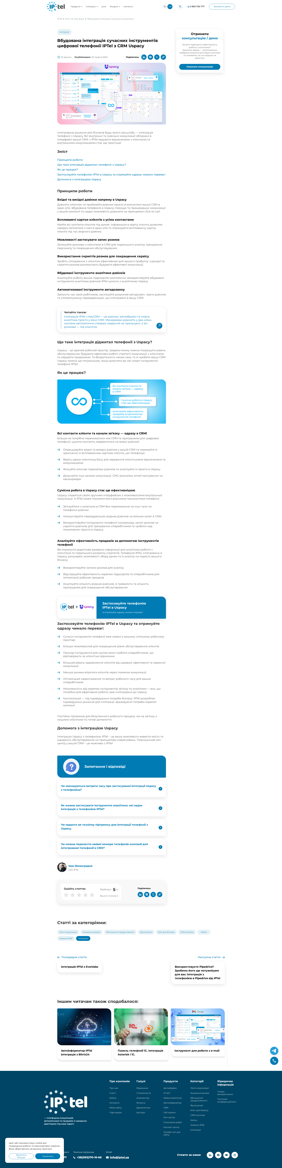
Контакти (128, 6)
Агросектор (142, 1098)
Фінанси (140, 1102)
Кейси (204, 932)
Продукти (75, 6)
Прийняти (47, 1156)
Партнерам (115, 1112)
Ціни (103, 6)
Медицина (142, 1088)
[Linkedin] (210, 1155)
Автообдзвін (170, 1088)
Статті (112, 1093)
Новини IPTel (65, 938)
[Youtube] (226, 1155)
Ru (165, 6)
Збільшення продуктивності (120, 932)
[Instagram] (234, 1155)
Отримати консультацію (200, 66)
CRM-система (187, 932)
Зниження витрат (91, 932)
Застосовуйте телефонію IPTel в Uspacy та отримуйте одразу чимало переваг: (111, 174)
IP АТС (166, 1093)
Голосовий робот (172, 1122)
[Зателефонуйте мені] (274, 1061)
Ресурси (114, 6)
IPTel (59, 19)
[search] (180, 7)
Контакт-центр (171, 1127)
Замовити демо (222, 6)
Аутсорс (140, 1112)
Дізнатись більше (21, 1156)
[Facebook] (218, 1155)
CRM (165, 1107)
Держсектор (143, 1107)
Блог (67, 19)
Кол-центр (169, 1117)
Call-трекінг (169, 1112)
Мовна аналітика (172, 1098)
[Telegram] (274, 1051)
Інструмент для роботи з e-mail (196, 1050)
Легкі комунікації (68, 932)
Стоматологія (143, 1093)
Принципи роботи (70, 159)
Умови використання (225, 1093)
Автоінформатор (172, 1102)
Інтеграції (91, 6)
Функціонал (146, 932)
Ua (170, 6)
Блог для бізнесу (166, 932)
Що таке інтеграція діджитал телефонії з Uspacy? (91, 164)
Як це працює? (67, 169)
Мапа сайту (115, 1107)
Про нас (113, 1088)
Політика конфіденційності (226, 1100)
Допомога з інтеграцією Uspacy (79, 179)
